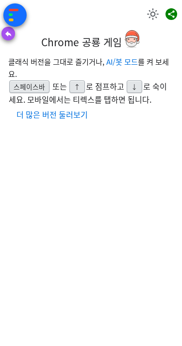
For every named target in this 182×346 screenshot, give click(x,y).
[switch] (153, 14)
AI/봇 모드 (122, 61)
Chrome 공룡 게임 (81, 42)
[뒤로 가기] (8, 33)
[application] (10, 176)
